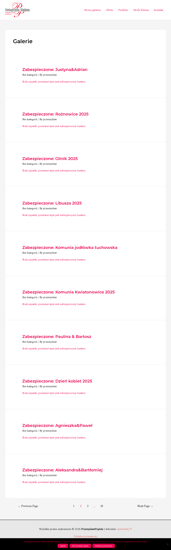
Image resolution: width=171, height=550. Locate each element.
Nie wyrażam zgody (80, 546)
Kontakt (158, 10)
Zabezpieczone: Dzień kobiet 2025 (57, 381)
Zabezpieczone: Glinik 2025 (50, 158)
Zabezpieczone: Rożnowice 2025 (55, 114)
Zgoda (62, 546)
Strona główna (92, 10)
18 (102, 506)
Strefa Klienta (141, 10)
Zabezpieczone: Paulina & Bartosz (56, 336)
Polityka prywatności (85, 536)
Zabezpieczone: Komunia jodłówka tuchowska (69, 247)
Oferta (109, 10)
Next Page (145, 506)
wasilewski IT (124, 529)
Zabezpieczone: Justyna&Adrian (55, 69)
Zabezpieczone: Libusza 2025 (52, 203)
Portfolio (123, 10)
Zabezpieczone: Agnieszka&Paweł (57, 425)
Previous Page (28, 506)
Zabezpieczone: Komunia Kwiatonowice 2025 (68, 292)
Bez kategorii (29, 74)
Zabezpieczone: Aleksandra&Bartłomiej (62, 470)
